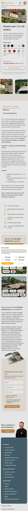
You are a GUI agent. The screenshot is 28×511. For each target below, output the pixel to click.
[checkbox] (2, 257)
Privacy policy (23, 246)
